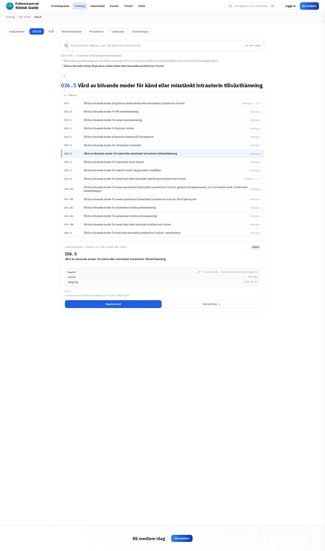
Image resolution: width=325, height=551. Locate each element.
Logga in (290, 6)
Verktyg (80, 6)
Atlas (141, 6)
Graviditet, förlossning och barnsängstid (99, 55)
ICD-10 (36, 31)
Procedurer (97, 31)
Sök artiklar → (212, 304)
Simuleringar (140, 31)
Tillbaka (72, 95)
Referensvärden (72, 31)
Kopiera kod (113, 304)
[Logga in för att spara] (64, 76)
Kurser (114, 6)
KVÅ (51, 31)
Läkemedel (97, 6)
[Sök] (230, 6)
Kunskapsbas (60, 6)
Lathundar (118, 31)
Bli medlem (309, 6)
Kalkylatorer (17, 31)
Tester (128, 6)
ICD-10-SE (24, 17)
